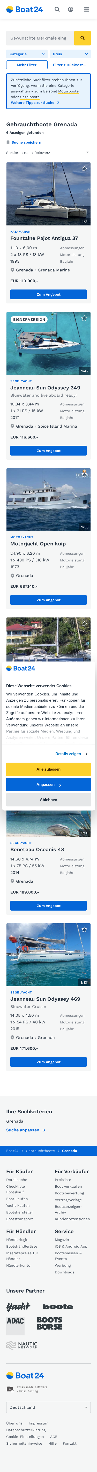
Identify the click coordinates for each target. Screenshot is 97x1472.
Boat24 (12, 1151)
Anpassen (45, 784)
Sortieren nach (19, 153)
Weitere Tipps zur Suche (32, 102)
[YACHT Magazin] (18, 1307)
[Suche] (58, 9)
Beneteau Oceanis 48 (37, 849)
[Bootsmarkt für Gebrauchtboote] (24, 9)
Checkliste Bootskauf (15, 1189)
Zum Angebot (49, 294)
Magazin (62, 1240)
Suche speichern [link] (26, 142)
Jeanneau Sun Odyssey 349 (45, 388)
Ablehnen (48, 799)
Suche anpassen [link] (22, 1130)
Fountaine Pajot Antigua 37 (44, 238)
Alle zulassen (48, 769)
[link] (70, 64)
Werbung (63, 1265)
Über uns (14, 1423)
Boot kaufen (17, 1199)
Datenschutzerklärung (26, 1430)
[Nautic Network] (21, 1345)
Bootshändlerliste (21, 1246)
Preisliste (63, 1180)
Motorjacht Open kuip (38, 544)
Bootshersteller (19, 1212)
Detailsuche (16, 1180)
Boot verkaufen (68, 1186)
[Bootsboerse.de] (49, 1323)
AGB (53, 1437)
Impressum (38, 1423)
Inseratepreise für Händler (22, 1256)
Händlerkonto (18, 1265)
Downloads (64, 1272)
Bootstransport (19, 1219)
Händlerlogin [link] (17, 1240)
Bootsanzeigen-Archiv (68, 1209)
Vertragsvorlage (68, 1200)
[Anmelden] (72, 9)
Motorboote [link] (68, 91)
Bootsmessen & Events (68, 1256)
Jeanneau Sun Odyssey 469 (45, 999)
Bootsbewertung (69, 1193)
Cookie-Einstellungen (25, 1437)
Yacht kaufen (18, 1205)
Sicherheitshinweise (24, 1443)
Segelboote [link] (30, 97)
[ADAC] (15, 1326)
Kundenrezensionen (72, 1219)
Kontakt (70, 1443)
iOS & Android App (71, 1246)
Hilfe (52, 1443)
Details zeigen (68, 753)
